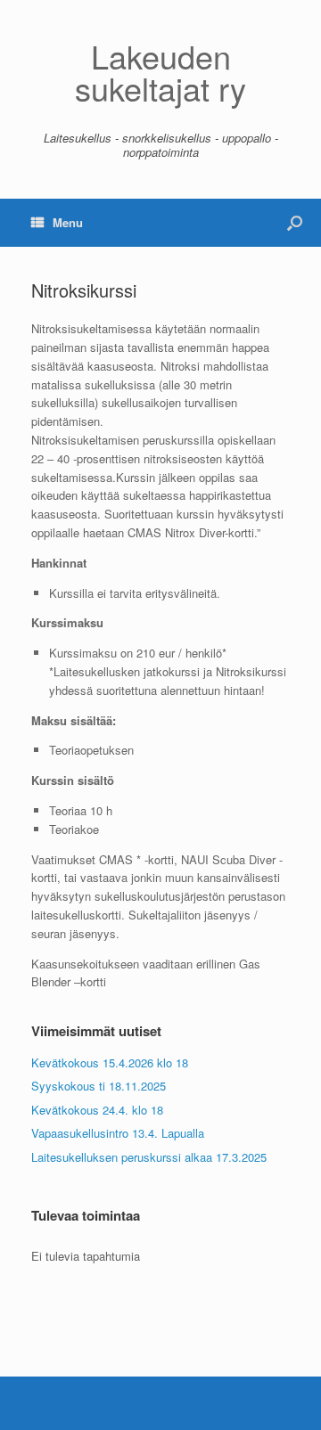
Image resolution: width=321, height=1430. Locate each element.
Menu (68, 222)
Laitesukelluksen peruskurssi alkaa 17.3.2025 (149, 1156)
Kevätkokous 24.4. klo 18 (97, 1109)
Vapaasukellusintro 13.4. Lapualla (117, 1132)
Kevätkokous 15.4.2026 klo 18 (109, 1062)
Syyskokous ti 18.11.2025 (98, 1085)
